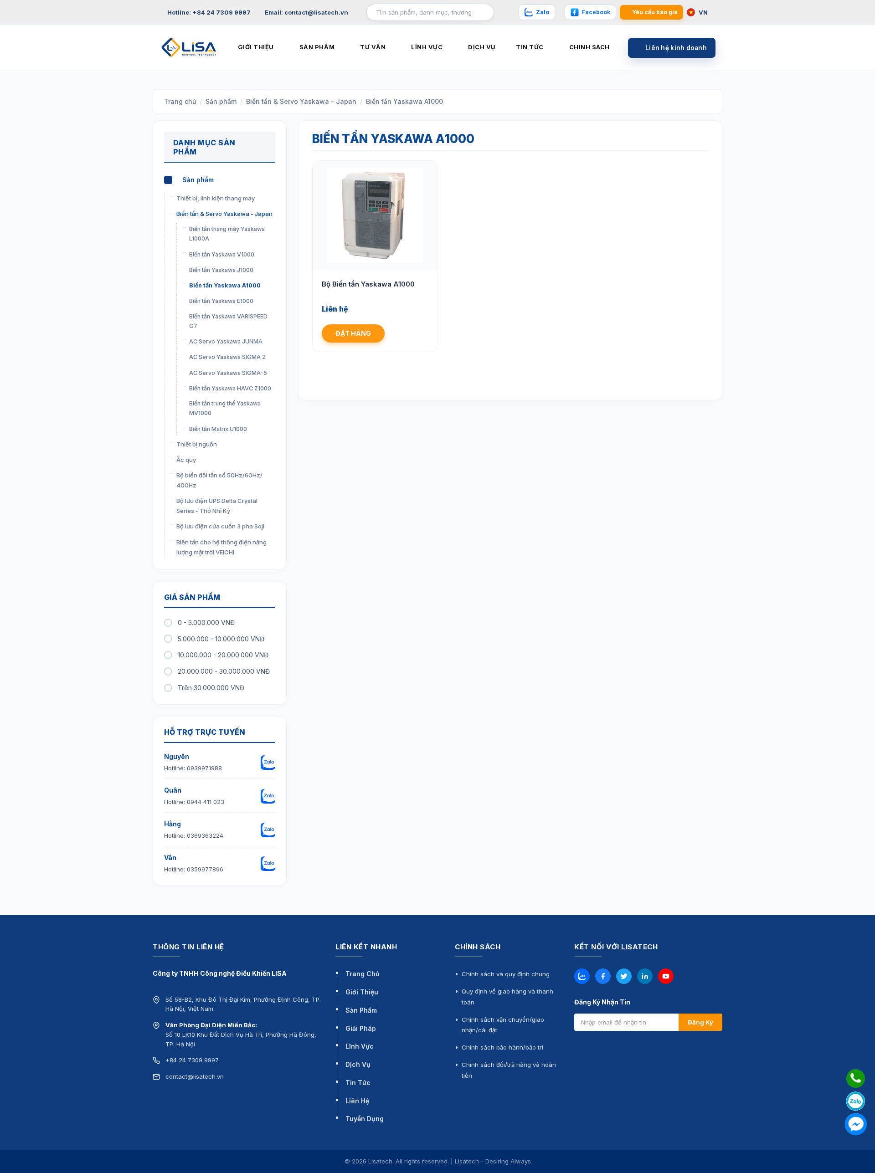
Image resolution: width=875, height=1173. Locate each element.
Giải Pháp (360, 1028)
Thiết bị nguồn (196, 444)
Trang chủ (180, 101)
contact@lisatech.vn (194, 1076)
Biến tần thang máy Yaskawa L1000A (227, 233)
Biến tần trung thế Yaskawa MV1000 (225, 408)
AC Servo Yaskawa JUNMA (225, 341)
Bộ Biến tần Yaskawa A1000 (368, 284)
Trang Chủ (362, 974)
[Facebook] (603, 976)
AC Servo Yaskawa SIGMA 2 (227, 356)
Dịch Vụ (358, 1064)
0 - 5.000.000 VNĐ (206, 622)
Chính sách (589, 47)
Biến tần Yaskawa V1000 (221, 254)
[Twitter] (624, 976)
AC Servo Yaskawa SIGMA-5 (228, 372)
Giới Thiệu (361, 992)
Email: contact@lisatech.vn (306, 12)
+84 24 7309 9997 (192, 1060)
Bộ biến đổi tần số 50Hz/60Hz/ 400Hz (219, 480)
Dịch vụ (482, 47)
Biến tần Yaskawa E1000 (221, 300)
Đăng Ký (700, 1022)
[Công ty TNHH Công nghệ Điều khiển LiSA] (189, 46)
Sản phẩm (317, 47)
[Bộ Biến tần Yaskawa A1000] (375, 215)
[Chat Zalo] (855, 1101)
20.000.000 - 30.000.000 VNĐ (224, 671)
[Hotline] (855, 1078)
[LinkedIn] (645, 976)
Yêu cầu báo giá (655, 12)
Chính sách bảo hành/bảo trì (502, 1047)
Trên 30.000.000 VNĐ (211, 688)
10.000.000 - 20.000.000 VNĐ (223, 655)
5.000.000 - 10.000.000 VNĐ (221, 639)
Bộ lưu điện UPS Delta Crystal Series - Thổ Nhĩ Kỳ (216, 505)
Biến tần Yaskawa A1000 (404, 101)
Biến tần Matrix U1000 (218, 428)
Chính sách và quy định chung (506, 974)
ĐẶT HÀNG (353, 333)
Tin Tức (358, 1082)
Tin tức (530, 47)
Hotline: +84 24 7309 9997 (209, 12)
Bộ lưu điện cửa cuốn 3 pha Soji (220, 526)
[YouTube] (666, 976)
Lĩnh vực (427, 47)
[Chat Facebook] (855, 1124)
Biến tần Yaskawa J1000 (221, 269)
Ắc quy (186, 459)
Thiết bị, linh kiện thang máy (215, 198)
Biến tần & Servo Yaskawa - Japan (301, 101)
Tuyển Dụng (364, 1118)
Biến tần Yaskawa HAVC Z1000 (230, 388)
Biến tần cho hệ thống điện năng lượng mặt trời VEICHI (221, 547)
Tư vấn (373, 47)
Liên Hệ (357, 1101)
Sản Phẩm (361, 1010)
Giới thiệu (256, 47)
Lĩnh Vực (359, 1046)
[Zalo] (582, 976)
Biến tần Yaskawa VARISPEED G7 (228, 321)
